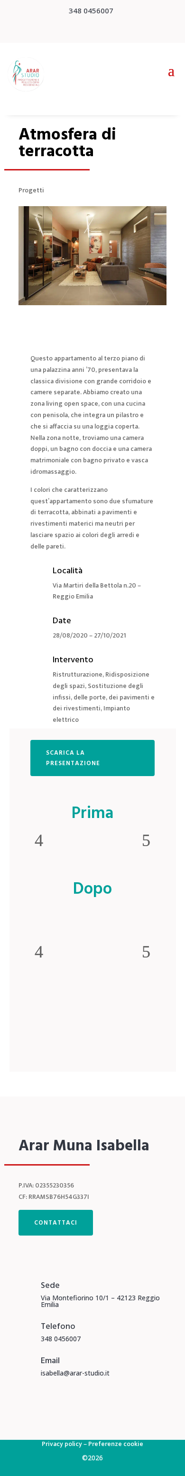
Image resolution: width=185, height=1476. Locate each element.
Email (50, 1360)
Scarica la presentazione (73, 758)
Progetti (31, 190)
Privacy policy (62, 1443)
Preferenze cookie (115, 1443)
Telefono (58, 1326)
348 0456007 (91, 10)
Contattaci (55, 1222)
